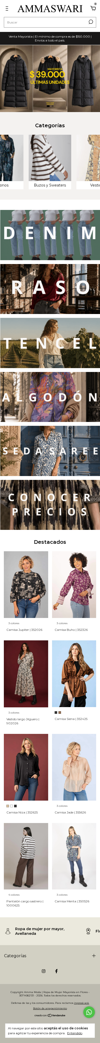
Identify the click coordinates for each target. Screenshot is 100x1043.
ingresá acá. (81, 1003)
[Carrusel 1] (50, 78)
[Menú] (8, 9)
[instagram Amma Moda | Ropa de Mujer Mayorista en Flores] (44, 971)
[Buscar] (90, 22)
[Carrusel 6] (50, 505)
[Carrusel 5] (50, 451)
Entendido (74, 1033)
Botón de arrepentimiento (50, 1008)
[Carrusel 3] (50, 343)
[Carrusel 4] (50, 397)
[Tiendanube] (50, 1015)
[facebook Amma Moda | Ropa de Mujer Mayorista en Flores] (56, 971)
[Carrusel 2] (50, 289)
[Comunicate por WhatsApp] (89, 1012)
